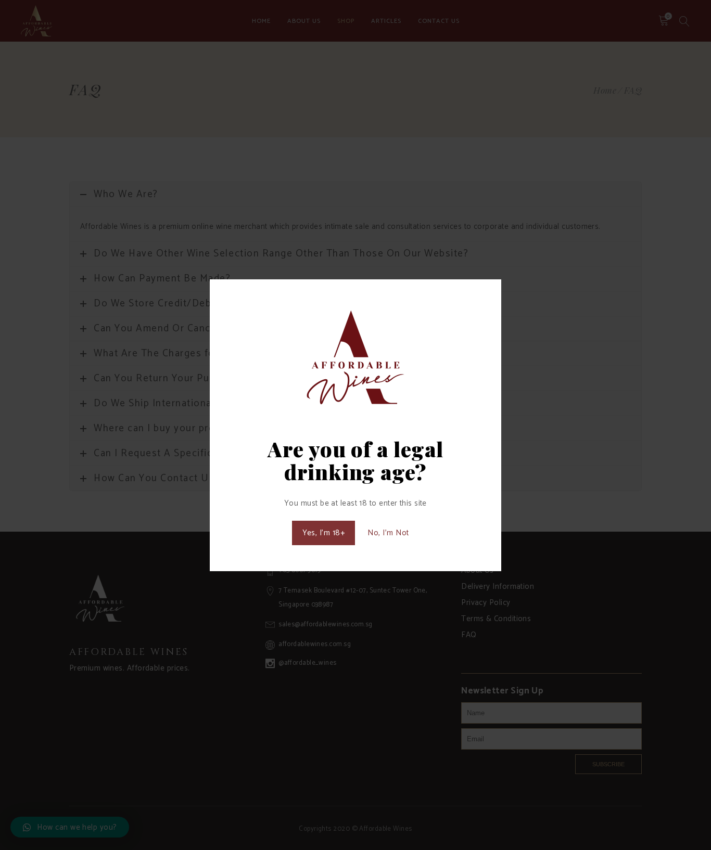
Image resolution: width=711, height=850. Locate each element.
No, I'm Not (388, 532)
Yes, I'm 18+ (323, 532)
